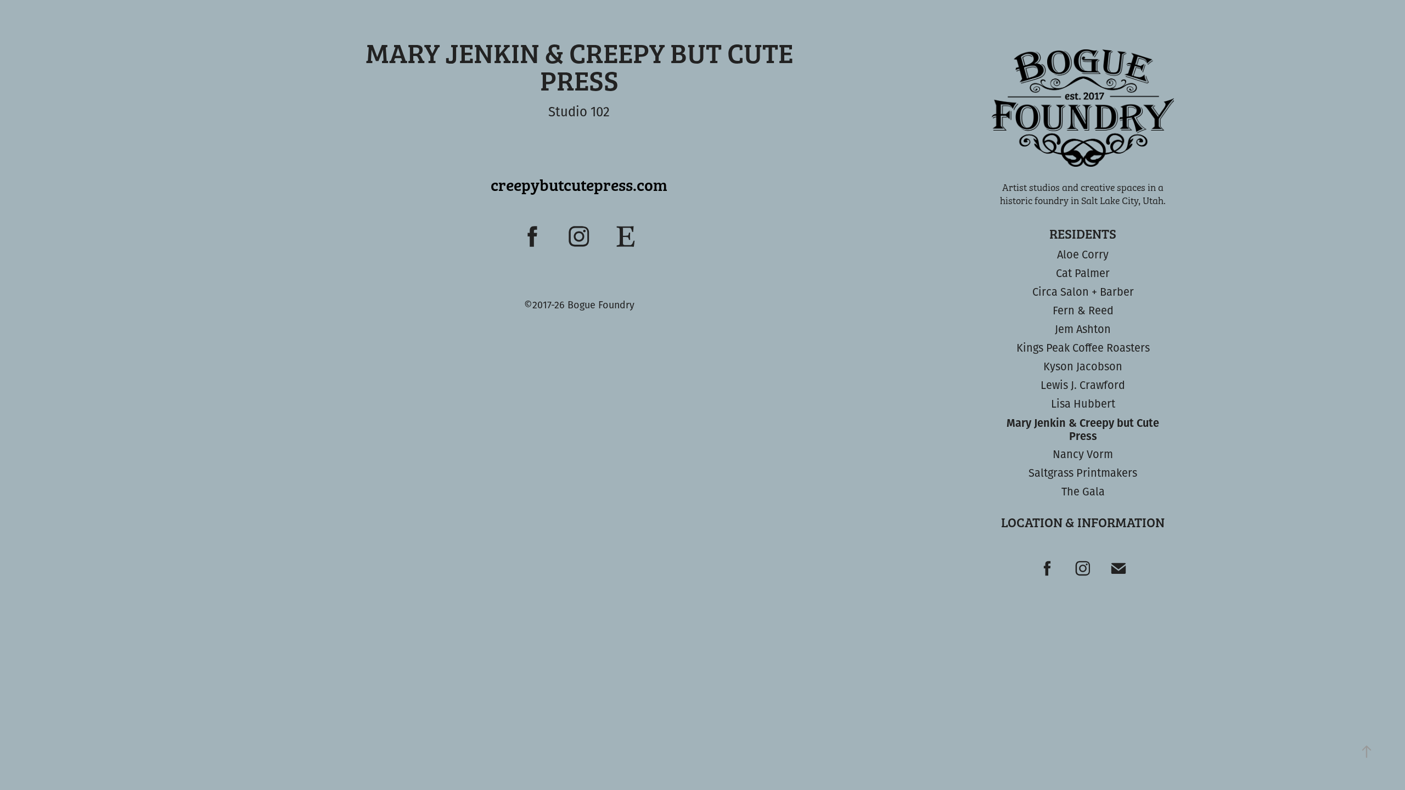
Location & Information (1083, 522)
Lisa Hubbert (1083, 403)
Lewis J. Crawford (1083, 385)
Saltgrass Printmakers (1083, 473)
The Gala (1083, 491)
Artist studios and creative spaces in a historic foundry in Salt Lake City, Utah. (1083, 193)
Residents (1082, 233)
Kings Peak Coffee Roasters (1083, 348)
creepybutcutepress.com (579, 184)
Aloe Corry (1083, 254)
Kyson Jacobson (1082, 366)
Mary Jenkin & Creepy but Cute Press (1083, 429)
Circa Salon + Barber (1083, 292)
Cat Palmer (1083, 273)
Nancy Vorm (1083, 454)
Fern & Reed (1083, 310)
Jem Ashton (1083, 329)
